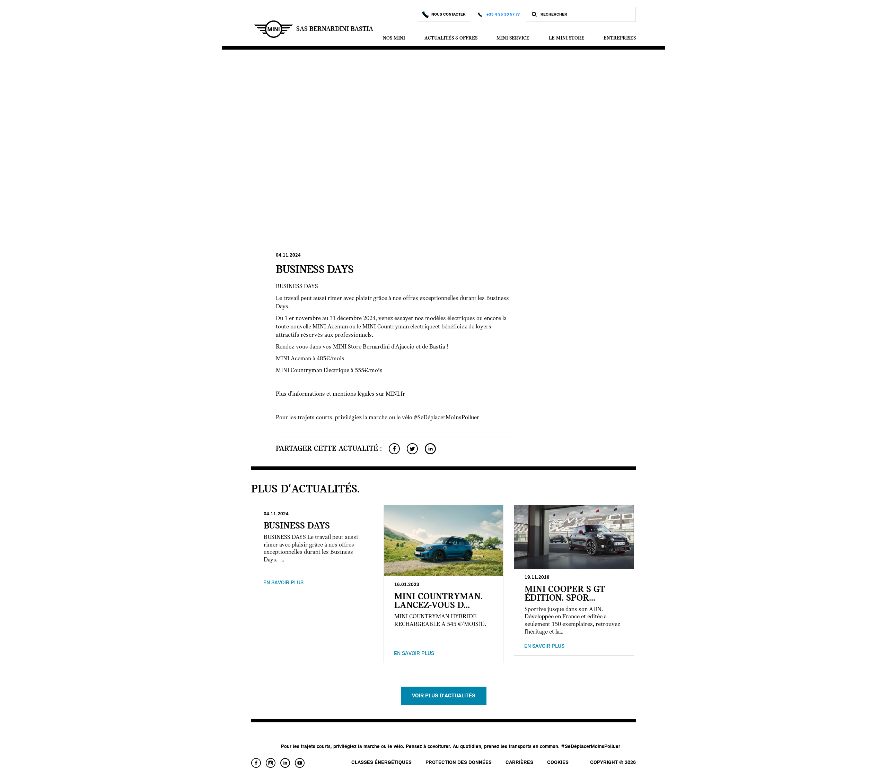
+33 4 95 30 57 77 (503, 14)
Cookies (558, 762)
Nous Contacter (448, 14)
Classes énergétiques (381, 762)
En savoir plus (283, 583)
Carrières (519, 762)
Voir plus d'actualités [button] (443, 696)
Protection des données (458, 762)
